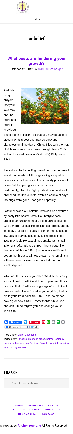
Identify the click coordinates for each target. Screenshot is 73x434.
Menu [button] (37, 19)
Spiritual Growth (39, 343)
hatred (50, 338)
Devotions (30, 334)
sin (27, 343)
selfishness (18, 343)
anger (22, 338)
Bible (21, 334)
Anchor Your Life (36, 7)
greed (42, 338)
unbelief (53, 343)
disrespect (32, 338)
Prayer (7, 343)
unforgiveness (18, 347)
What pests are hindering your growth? (36, 60)
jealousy (59, 338)
